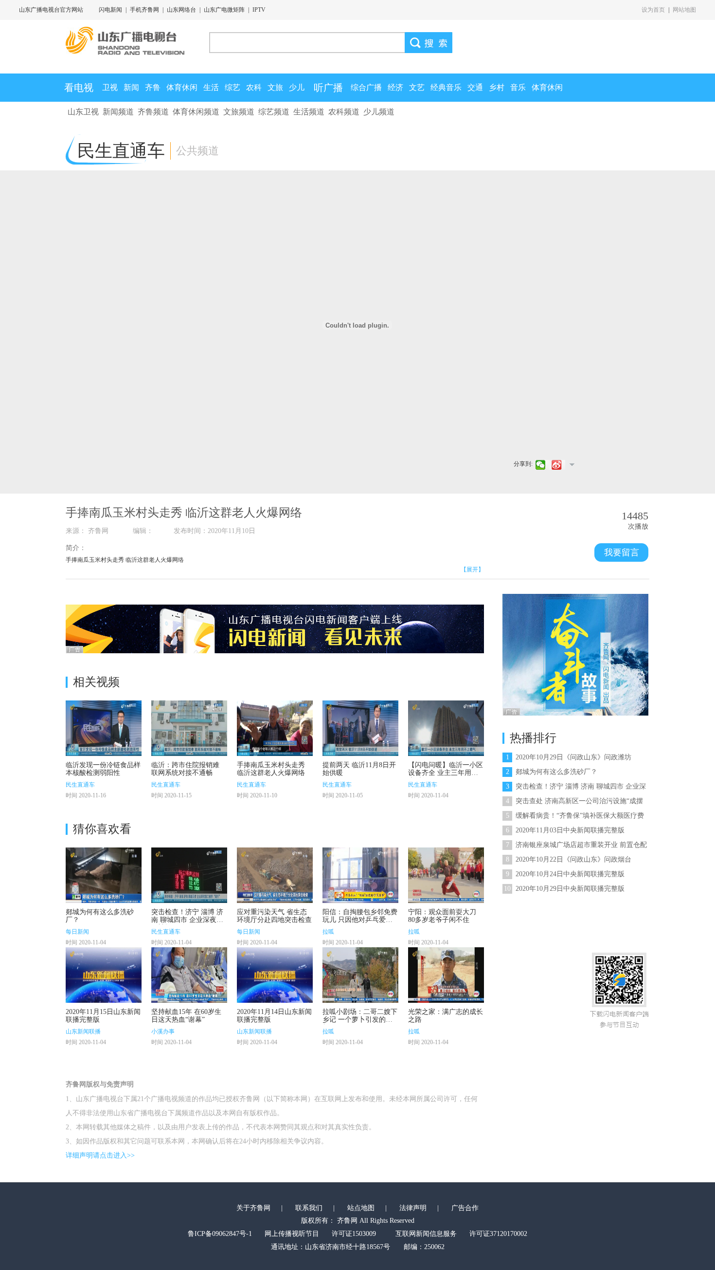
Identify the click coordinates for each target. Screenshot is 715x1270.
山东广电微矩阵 (224, 9)
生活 (211, 87)
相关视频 (96, 682)
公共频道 (197, 151)
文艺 (417, 87)
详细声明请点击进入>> (100, 1155)
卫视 (110, 87)
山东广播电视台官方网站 (51, 9)
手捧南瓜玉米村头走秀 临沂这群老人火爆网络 (271, 768)
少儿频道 (378, 112)
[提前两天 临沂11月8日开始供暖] (360, 728)
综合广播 (366, 87)
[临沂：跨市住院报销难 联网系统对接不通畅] (189, 728)
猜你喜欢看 (102, 829)
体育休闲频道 (196, 112)
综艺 (232, 87)
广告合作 (465, 1208)
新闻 (131, 87)
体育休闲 (181, 87)
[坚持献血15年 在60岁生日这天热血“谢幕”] (189, 975)
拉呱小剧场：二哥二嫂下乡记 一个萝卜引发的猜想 (359, 1019)
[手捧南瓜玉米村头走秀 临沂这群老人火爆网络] (275, 728)
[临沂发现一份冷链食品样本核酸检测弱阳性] (104, 728)
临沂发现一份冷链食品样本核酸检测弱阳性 (103, 768)
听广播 (328, 87)
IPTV (259, 9)
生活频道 (308, 112)
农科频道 (343, 112)
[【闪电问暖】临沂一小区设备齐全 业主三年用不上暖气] (446, 728)
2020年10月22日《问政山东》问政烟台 (568, 859)
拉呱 (328, 931)
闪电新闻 (110, 9)
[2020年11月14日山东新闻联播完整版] (275, 975)
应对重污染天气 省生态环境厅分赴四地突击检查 (274, 915)
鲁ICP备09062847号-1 (220, 1233)
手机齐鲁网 (144, 9)
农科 (254, 87)
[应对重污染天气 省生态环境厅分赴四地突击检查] (275, 875)
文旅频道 (238, 112)
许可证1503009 (354, 1233)
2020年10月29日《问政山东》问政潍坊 (568, 757)
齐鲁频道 (153, 112)
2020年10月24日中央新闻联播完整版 (565, 874)
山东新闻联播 (83, 1031)
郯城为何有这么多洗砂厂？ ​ (552, 771)
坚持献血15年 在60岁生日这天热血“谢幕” (186, 1015)
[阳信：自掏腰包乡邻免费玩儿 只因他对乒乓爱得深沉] (360, 875)
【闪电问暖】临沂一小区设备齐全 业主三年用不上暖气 (445, 772)
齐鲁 (153, 87)
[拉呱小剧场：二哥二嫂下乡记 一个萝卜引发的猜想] (360, 975)
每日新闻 (77, 931)
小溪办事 (163, 1031)
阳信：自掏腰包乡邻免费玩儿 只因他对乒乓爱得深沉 (359, 919)
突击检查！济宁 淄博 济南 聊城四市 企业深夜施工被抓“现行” (187, 919)
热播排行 (533, 738)
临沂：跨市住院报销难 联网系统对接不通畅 (185, 768)
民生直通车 (80, 784)
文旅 (275, 87)
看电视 (78, 87)
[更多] (572, 464)
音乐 (518, 87)
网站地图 (684, 9)
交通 (475, 87)
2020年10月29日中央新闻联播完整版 (564, 888)
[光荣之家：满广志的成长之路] (446, 975)
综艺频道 (273, 112)
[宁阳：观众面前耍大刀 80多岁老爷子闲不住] (446, 875)
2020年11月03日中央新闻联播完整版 (565, 830)
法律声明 (413, 1208)
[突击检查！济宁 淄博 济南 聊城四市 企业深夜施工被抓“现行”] (189, 875)
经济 (395, 87)
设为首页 (653, 9)
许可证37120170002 (498, 1233)
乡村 (496, 87)
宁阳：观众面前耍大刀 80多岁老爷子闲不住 (442, 915)
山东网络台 (181, 9)
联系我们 (308, 1208)
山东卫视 (83, 112)
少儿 (296, 87)
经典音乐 (446, 87)
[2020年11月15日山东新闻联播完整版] (104, 975)
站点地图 (361, 1208)
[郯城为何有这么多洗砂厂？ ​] (104, 875)
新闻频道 (118, 112)
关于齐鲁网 (253, 1208)
